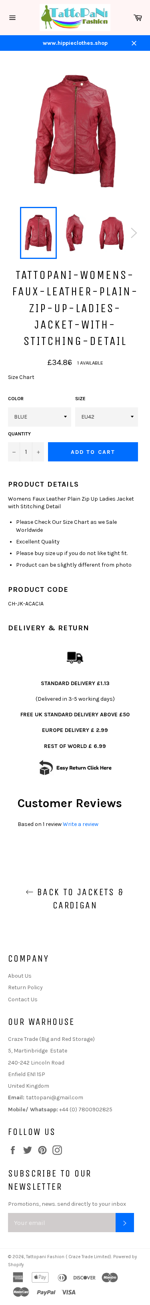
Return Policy (25, 987)
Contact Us (23, 999)
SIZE (80, 398)
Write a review (80, 824)
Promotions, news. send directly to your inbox (67, 1204)
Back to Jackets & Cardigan (79, 898)
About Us (20, 975)
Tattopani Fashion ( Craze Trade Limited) (68, 1256)
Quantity (19, 434)
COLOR (16, 398)
